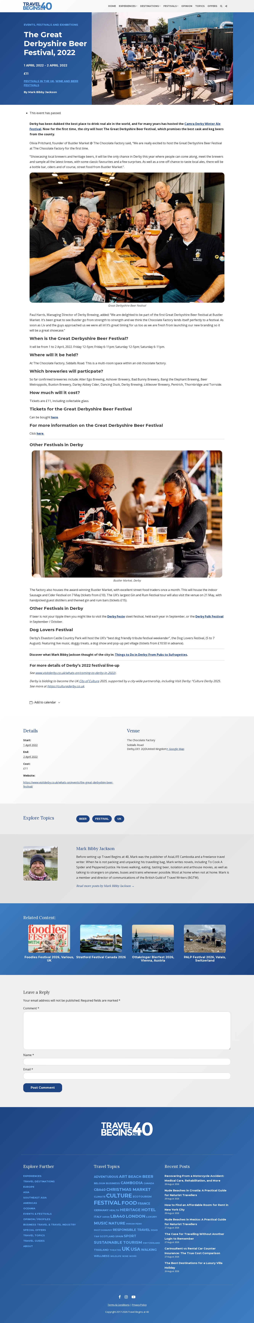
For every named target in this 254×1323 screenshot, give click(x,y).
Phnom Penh (134, 1223)
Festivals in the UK (39, 81)
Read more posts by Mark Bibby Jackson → (105, 886)
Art (123, 1176)
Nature (116, 1223)
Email (28, 1069)
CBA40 (100, 1190)
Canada (149, 1183)
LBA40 (117, 1216)
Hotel (148, 1209)
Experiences (127, 6)
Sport (130, 1236)
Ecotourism (142, 1196)
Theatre (115, 1250)
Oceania (29, 1208)
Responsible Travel (131, 1230)
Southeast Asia (35, 1197)
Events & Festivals (37, 1213)
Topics (200, 6)
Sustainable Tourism (118, 1242)
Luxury (151, 1216)
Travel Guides (34, 1240)
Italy (98, 1216)
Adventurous (106, 1177)
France (144, 1203)
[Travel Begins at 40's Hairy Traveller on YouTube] (133, 1296)
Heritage (130, 1209)
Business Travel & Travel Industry (49, 1224)
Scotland (107, 1236)
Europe (28, 1186)
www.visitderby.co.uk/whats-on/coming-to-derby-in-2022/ (75, 673)
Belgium (99, 1183)
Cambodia (132, 1183)
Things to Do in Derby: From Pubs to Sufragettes (151, 655)
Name (28, 1055)
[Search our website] (221, 6)
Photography (103, 1230)
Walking (149, 1250)
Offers (212, 6)
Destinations (149, 6)
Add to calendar (45, 702)
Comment (31, 1008)
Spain (119, 1236)
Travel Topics (34, 1235)
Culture (119, 1195)
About (28, 1246)
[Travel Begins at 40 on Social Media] (226, 6)
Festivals (170, 6)
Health (114, 1210)
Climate (99, 1196)
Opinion (186, 6)
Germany (101, 1210)
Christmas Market (128, 1189)
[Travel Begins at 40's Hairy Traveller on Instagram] (126, 1296)
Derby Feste (116, 616)
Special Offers (34, 1230)
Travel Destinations (39, 1181)
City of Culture (89, 681)
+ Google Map (175, 749)
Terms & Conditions (119, 1304)
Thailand (101, 1250)
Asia (26, 1192)
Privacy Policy (139, 1304)
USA (135, 1249)
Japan (106, 1217)
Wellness (102, 1256)
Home (112, 6)
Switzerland (151, 1243)
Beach (135, 1176)
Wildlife (115, 1256)
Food (129, 1203)
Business (113, 1183)
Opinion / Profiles (36, 1219)
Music (101, 1223)
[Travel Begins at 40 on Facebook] (120, 1296)
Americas (30, 1203)
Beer (83, 818)
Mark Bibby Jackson (42, 92)
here (54, 417)
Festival (102, 818)
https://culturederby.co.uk (65, 686)
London (135, 1216)
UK (119, 818)
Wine (125, 1256)
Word (132, 1256)
